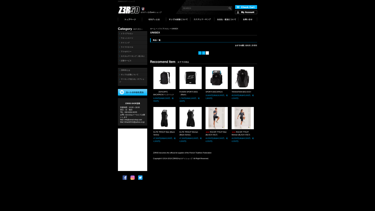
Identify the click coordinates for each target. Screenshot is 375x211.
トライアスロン (127, 34)
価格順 (247, 45)
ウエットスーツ (127, 38)
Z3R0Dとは (125, 70)
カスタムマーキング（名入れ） (133, 56)
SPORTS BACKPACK (214, 92)
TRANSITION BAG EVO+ (241, 92)
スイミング (125, 43)
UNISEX (175, 29)
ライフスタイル (127, 47)
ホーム (152, 29)
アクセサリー (126, 52)
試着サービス (126, 61)
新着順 (254, 45)
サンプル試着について (129, 75)
